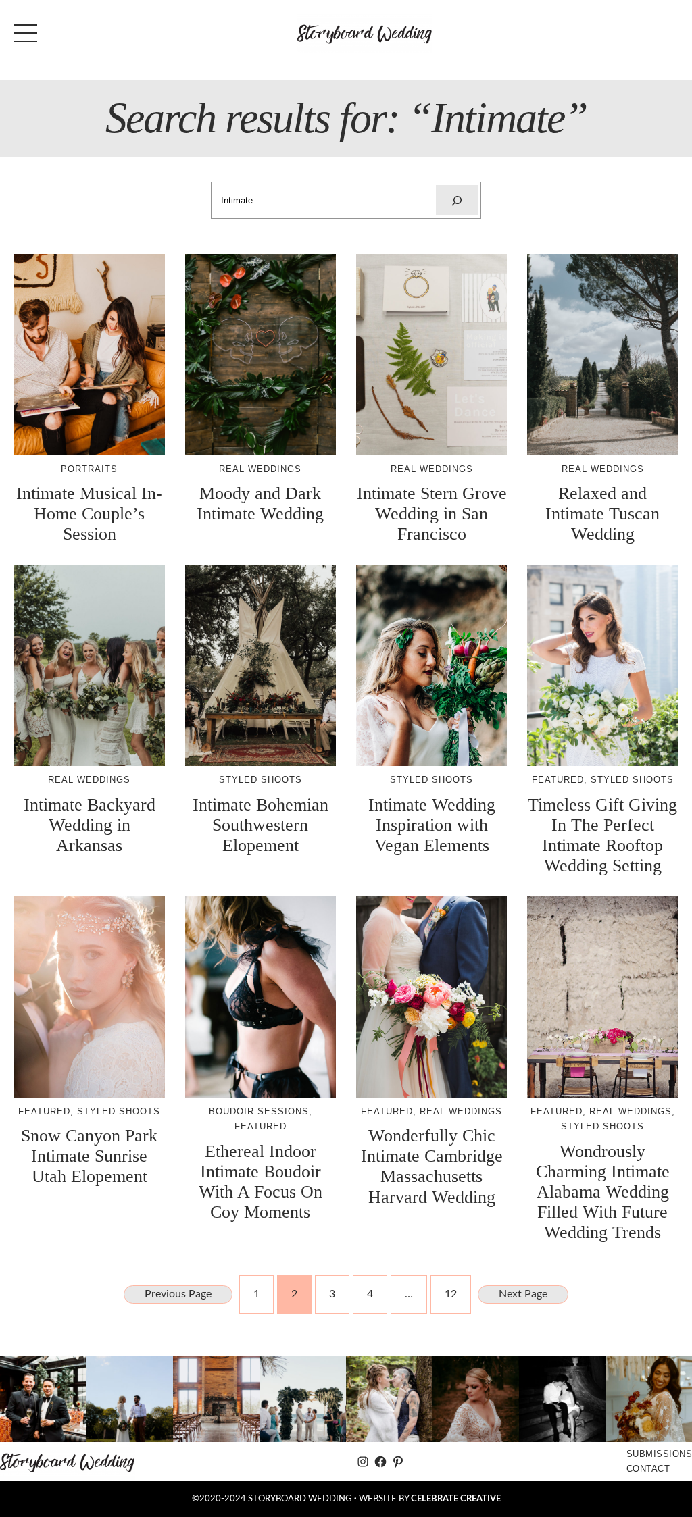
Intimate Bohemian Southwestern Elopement (260, 825)
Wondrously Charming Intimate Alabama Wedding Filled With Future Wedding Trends (603, 1192)
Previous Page (178, 1294)
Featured (558, 780)
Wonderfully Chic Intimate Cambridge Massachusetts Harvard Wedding (432, 1166)
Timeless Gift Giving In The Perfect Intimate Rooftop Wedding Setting (602, 835)
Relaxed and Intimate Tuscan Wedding (602, 514)
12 (451, 1294)
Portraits (89, 469)
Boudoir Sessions (259, 1111)
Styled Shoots (260, 780)
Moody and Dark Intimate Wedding (260, 503)
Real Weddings (260, 469)
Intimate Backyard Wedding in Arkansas (89, 825)
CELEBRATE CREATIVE (456, 1499)
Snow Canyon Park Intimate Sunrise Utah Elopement (89, 1156)
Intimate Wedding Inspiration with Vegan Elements (431, 825)
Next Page (523, 1294)
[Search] (457, 200)
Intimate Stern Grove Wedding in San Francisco (432, 514)
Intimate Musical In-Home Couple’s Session (89, 514)
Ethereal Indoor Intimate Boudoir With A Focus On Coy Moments (260, 1181)
